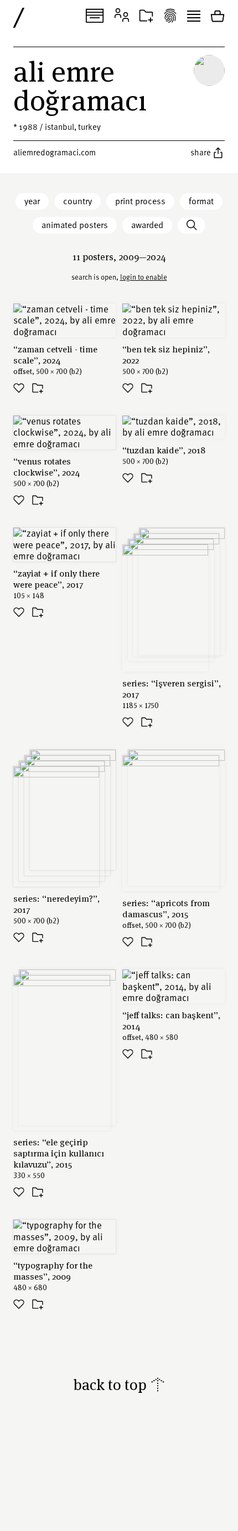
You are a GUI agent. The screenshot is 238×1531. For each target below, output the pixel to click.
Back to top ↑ (119, 1384)
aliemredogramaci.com (54, 152)
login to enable (143, 276)
